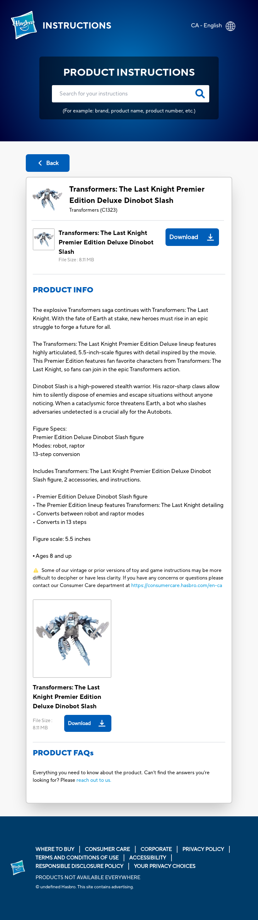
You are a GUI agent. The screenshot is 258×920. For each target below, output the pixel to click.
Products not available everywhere (88, 877)
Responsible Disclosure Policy (79, 866)
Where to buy (55, 849)
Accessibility (147, 858)
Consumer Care (107, 849)
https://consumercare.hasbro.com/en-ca (176, 585)
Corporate (156, 849)
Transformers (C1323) (93, 210)
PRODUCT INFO (63, 290)
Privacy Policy (203, 849)
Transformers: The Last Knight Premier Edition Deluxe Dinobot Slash (137, 194)
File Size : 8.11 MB (76, 260)
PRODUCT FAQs (63, 753)
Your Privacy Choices (164, 866)
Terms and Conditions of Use (77, 858)
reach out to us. (93, 780)
